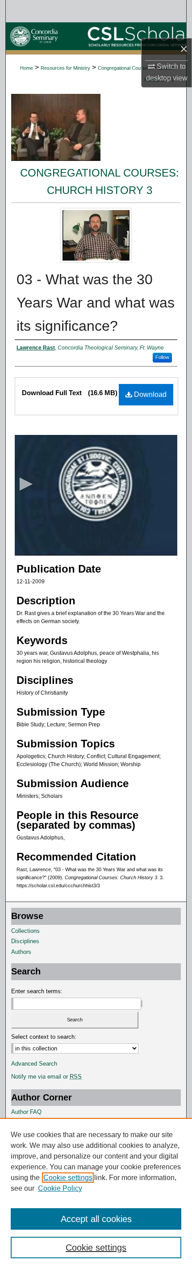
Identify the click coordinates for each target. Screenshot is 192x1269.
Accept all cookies (96, 1219)
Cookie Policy (60, 1188)
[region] (96, 1193)
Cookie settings (67, 1177)
